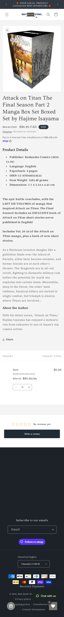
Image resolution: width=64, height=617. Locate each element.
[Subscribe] (52, 530)
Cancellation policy (44, 604)
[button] (7, 14)
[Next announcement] (57, 4)
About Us (13, 468)
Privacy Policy (16, 506)
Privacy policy (23, 599)
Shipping (7, 132)
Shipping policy (21, 604)
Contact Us (14, 476)
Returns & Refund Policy (23, 491)
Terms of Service (18, 499)
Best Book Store (26, 594)
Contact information (33, 609)
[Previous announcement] (6, 4)
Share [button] (9, 339)
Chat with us (48, 596)
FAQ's (10, 514)
